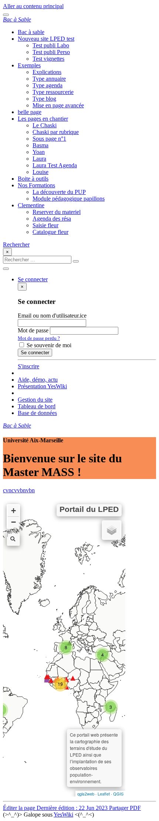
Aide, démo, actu (38, 379)
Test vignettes (48, 59)
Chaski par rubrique (56, 132)
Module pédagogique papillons (69, 198)
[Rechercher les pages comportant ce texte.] (76, 261)
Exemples (29, 65)
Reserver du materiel (57, 212)
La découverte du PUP (59, 192)
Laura (39, 158)
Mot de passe (33, 330)
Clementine (31, 205)
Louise (40, 172)
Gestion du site (35, 399)
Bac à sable (31, 32)
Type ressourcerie (53, 92)
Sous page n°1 (49, 138)
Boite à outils (33, 178)
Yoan (39, 152)
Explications (47, 72)
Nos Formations (36, 185)
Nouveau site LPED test (46, 39)
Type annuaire (49, 79)
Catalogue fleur (50, 232)
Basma (40, 145)
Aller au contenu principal (33, 6)
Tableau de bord (36, 406)
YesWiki (63, 814)
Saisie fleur (45, 225)
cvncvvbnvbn (19, 490)
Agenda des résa (52, 218)
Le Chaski (45, 125)
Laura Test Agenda (55, 165)
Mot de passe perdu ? (39, 338)
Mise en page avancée (58, 105)
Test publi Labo (51, 45)
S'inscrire (28, 366)
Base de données (37, 413)
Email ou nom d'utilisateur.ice (52, 315)
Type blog (44, 98)
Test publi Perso (51, 52)
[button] (33, 279)
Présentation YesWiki (42, 386)
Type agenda (47, 85)
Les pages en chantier (43, 118)
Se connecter (35, 352)
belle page (29, 112)
